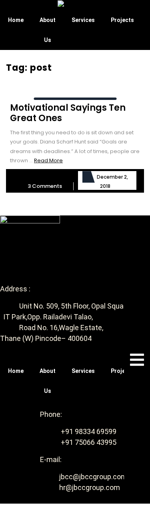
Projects (122, 20)
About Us (48, 30)
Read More (48, 160)
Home (16, 20)
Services (83, 20)
